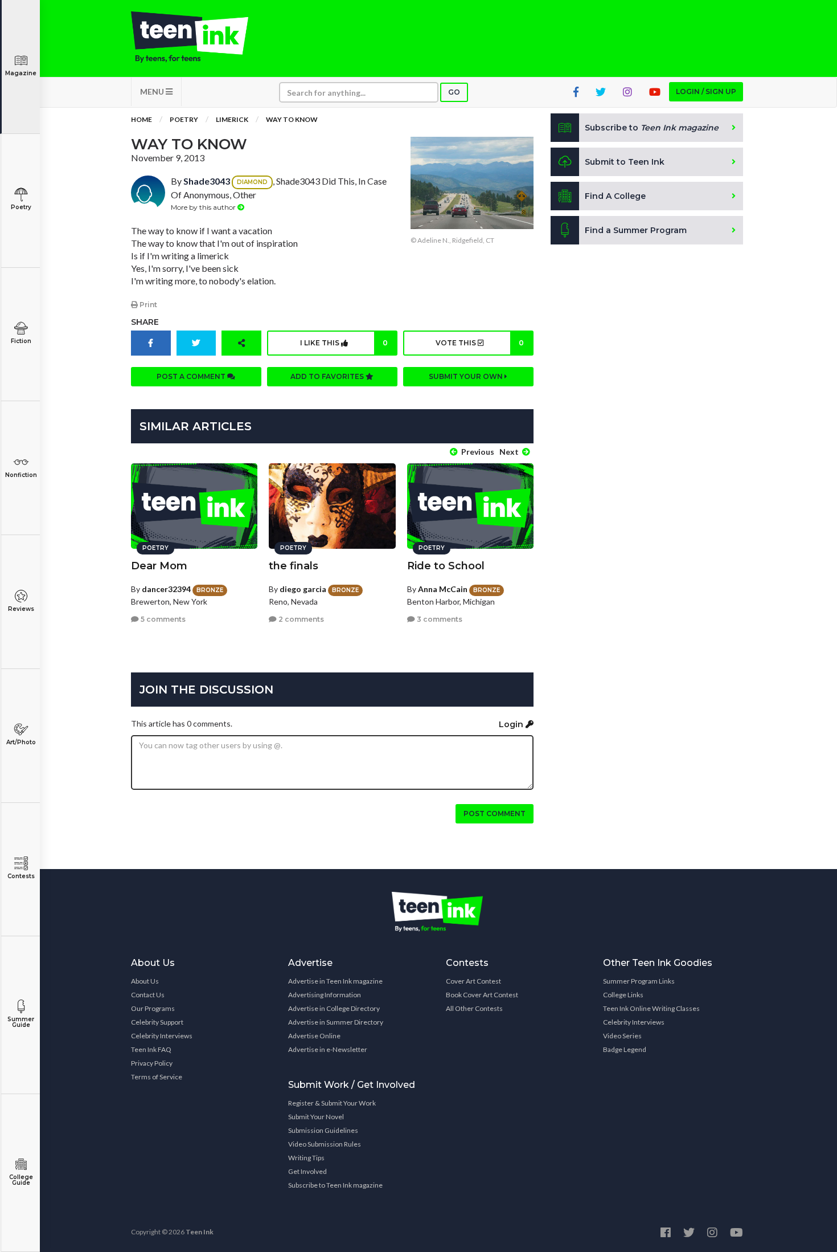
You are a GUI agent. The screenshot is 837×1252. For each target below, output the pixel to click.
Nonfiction (21, 475)
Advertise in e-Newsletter (327, 1049)
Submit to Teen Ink (624, 162)
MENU (153, 91)
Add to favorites (328, 376)
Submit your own (466, 376)
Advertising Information (324, 994)
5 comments (162, 619)
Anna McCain (442, 589)
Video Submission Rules (324, 1144)
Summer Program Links (639, 981)
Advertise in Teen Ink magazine (335, 981)
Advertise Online (314, 1035)
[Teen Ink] (201, 37)
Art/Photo (21, 742)
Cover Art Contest (473, 981)
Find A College (615, 196)
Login (512, 724)
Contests (21, 876)
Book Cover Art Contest (482, 994)
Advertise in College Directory (334, 1008)
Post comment (494, 813)
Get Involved (307, 1171)
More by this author (204, 207)
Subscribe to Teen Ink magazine (335, 1185)
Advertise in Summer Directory (335, 1022)
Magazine (20, 73)
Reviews (21, 609)
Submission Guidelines (323, 1130)
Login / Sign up (706, 91)
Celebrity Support (157, 1022)
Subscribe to (652, 128)
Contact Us (148, 994)
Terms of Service (156, 1076)
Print (147, 304)
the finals (293, 566)
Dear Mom (159, 566)
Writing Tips (306, 1157)
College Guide (21, 1179)
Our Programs (153, 1008)
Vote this (479, 343)
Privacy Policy (152, 1063)
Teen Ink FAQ (151, 1049)
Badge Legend (624, 1049)
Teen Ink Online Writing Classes (651, 1008)
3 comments (438, 619)
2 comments (300, 619)
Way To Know (292, 119)
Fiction (21, 341)
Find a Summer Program (636, 230)
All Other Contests (474, 1008)
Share (145, 322)
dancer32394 (166, 589)
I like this (344, 343)
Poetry (21, 207)
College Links (623, 994)
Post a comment (192, 376)
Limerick (232, 119)
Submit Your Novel (316, 1116)
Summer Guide (20, 1022)
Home (141, 119)
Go (454, 92)
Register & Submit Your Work (332, 1103)
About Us (145, 981)
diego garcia (303, 589)
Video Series (622, 1035)
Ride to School (446, 566)
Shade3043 (206, 181)
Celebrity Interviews (161, 1035)
